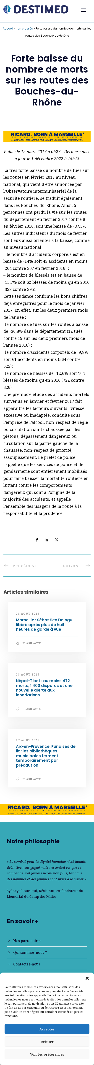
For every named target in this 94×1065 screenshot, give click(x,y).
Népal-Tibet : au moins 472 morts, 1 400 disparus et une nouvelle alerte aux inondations (44, 687)
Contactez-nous (26, 964)
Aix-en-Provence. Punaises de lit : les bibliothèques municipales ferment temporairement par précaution (46, 756)
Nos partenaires (27, 940)
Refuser (47, 1041)
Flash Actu (32, 643)
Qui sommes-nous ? (30, 952)
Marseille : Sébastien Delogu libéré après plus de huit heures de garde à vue (44, 624)
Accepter (47, 1029)
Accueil (8, 28)
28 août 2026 (27, 614)
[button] (87, 978)
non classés (24, 28)
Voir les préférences (47, 1054)
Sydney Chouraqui (22, 890)
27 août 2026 (27, 740)
